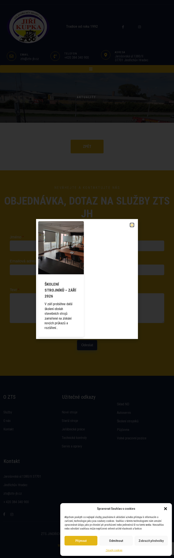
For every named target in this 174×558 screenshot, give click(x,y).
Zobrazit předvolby (151, 541)
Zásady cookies (114, 550)
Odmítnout (116, 541)
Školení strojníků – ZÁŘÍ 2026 (60, 290)
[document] (87, 279)
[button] (165, 509)
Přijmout (81, 541)
